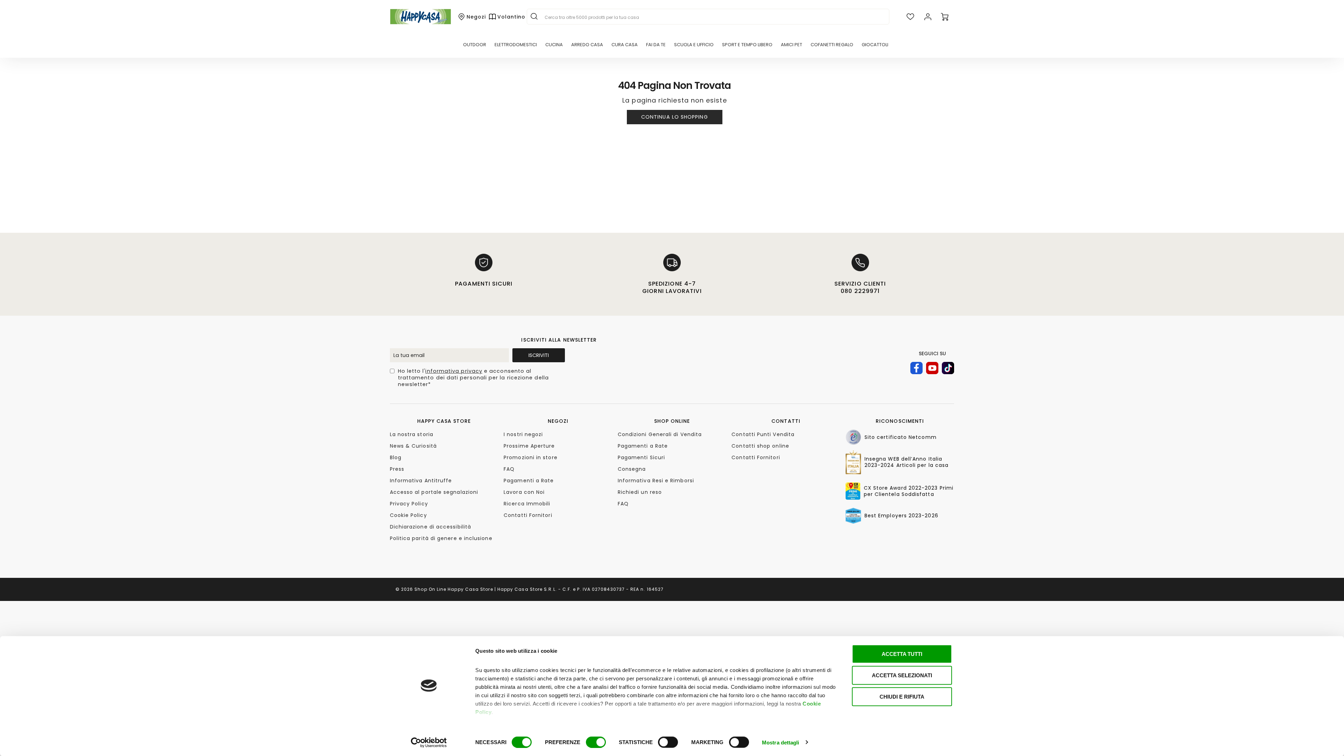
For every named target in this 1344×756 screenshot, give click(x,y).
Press (397, 468)
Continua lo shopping (674, 116)
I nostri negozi (523, 434)
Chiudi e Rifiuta (902, 697)
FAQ (509, 468)
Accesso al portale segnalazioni (434, 492)
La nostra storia (411, 434)
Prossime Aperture (529, 445)
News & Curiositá (413, 445)
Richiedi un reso (640, 492)
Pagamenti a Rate (529, 480)
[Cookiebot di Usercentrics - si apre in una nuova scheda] (429, 742)
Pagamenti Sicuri (641, 457)
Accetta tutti (902, 654)
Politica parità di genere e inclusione (441, 538)
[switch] (596, 742)
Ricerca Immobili (527, 503)
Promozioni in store (531, 457)
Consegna (632, 468)
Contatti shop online (760, 445)
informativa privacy (453, 371)
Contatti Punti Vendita (763, 434)
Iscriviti (538, 355)
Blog (395, 457)
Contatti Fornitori (528, 515)
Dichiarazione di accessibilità (430, 526)
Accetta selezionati (902, 675)
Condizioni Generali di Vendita (660, 434)
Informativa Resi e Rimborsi (656, 480)
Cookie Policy (408, 515)
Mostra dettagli (780, 742)
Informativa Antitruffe (421, 480)
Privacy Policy (409, 503)
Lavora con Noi (524, 492)
